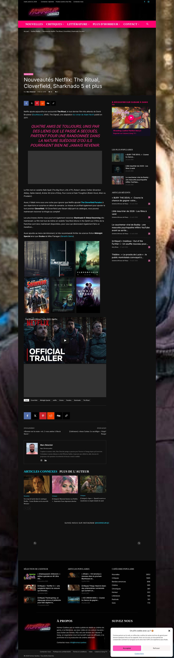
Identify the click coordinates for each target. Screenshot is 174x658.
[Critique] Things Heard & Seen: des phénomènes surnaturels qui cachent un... (94, 588)
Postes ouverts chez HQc (63, 1)
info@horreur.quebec (78, 642)
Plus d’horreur (105, 24)
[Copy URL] (53, 103)
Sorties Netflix (35, 31)
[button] (169, 631)
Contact (130, 24)
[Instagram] (148, 1)
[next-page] (29, 508)
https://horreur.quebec (46, 448)
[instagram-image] (35, 542)
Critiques (54, 24)
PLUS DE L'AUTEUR (74, 471)
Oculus (61, 400)
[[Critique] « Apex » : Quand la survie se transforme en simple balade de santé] (93, 484)
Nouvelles (34, 24)
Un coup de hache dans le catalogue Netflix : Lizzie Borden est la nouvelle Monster (36, 501)
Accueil (26, 31)
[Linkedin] (46, 460)
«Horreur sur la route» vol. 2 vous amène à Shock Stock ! (42, 432)
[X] (31, 103)
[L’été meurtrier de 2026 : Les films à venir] (118, 169)
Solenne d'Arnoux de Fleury (120, 204)
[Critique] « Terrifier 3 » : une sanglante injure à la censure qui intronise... (49, 588)
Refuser (156, 648)
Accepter (127, 648)
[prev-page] (25, 508)
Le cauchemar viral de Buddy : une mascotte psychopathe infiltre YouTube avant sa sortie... (131, 228)
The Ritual (86, 400)
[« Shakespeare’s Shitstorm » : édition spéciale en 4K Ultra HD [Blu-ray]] (30, 576)
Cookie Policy (139, 653)
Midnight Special (45, 400)
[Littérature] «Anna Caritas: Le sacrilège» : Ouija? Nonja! (87, 432)
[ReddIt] (42, 103)
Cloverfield (34, 400)
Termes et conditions (80, 652)
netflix (55, 400)
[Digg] (48, 103)
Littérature (77, 24)
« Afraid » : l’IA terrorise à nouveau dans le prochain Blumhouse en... (92, 576)
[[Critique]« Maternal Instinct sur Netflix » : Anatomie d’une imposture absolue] (65, 484)
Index (90, 652)
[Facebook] (144, 1)
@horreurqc (102, 523)
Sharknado (77, 400)
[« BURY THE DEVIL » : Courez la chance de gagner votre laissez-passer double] (118, 157)
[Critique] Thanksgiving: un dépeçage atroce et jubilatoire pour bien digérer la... (49, 600)
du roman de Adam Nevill (83, 114)
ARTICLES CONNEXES (40, 471)
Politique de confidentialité (62, 652)
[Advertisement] (65, 167)
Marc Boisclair (31, 92)
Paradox (68, 400)
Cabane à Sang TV (101, 652)
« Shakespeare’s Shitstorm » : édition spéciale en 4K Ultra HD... (49, 576)
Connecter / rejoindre (47, 1)
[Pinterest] (37, 103)
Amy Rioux (115, 247)
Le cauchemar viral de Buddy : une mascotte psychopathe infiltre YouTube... (137, 179)
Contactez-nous (78, 1)
